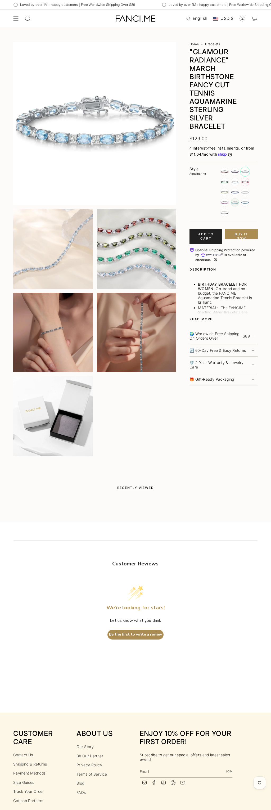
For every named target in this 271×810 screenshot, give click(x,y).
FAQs (81, 792)
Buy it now (241, 236)
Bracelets (212, 44)
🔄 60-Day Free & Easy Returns (217, 350)
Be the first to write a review (135, 634)
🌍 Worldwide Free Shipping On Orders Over (219, 335)
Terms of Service (91, 774)
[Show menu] (16, 18)
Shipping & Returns (30, 764)
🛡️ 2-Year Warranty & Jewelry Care (216, 364)
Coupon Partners (28, 800)
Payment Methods (29, 773)
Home (194, 44)
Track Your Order (28, 791)
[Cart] (255, 18)
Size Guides (23, 782)
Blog (80, 783)
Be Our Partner (89, 756)
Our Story (85, 746)
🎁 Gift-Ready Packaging (211, 379)
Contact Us (23, 755)
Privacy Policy (89, 765)
